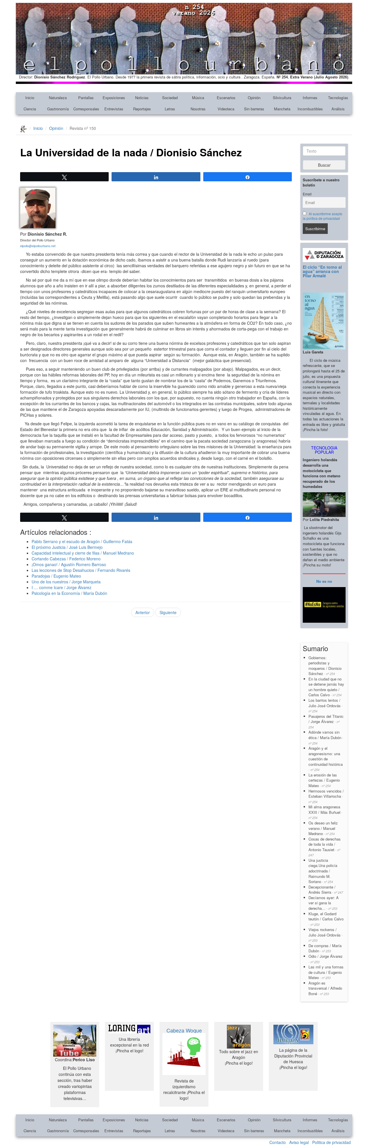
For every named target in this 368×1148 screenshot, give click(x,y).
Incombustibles (310, 108)
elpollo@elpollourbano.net (37, 246)
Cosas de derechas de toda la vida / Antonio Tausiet (324, 846)
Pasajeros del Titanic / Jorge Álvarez (326, 721)
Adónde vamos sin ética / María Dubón (325, 737)
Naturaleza (58, 97)
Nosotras (198, 108)
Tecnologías (338, 97)
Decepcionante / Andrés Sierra (325, 889)
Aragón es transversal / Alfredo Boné (325, 988)
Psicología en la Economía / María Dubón (69, 593)
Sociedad (170, 97)
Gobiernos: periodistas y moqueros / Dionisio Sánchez (325, 665)
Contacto (277, 1142)
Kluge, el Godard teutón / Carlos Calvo (326, 919)
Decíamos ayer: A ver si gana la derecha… (323, 903)
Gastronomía (58, 108)
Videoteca (226, 108)
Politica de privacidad (331, 1142)
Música (198, 97)
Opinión (254, 97)
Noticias (142, 97)
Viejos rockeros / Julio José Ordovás (325, 935)
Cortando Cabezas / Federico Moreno (66, 558)
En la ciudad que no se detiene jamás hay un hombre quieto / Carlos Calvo (326, 687)
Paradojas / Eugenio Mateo (56, 576)
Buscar (324, 165)
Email (307, 194)
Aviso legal (299, 1142)
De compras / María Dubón (325, 948)
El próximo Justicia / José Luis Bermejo (67, 547)
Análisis (338, 108)
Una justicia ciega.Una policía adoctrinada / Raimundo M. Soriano (322, 870)
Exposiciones (114, 97)
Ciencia (30, 108)
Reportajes (142, 108)
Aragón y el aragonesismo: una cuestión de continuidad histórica (325, 758)
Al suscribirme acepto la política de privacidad (322, 216)
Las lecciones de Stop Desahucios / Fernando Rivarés (81, 570)
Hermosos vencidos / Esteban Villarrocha (326, 796)
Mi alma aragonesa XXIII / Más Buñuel (325, 812)
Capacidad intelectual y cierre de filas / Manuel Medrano (83, 553)
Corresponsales (86, 108)
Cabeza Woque (184, 1030)
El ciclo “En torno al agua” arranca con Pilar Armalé (322, 271)
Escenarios (226, 97)
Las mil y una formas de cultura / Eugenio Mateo (326, 972)
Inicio (29, 97)
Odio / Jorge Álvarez (325, 958)
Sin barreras (254, 108)
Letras (170, 108)
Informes (310, 97)
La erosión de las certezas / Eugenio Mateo (324, 780)
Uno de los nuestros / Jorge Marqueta (66, 581)
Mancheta (282, 108)
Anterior (142, 612)
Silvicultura (282, 97)
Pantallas (86, 97)
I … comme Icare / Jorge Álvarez (61, 587)
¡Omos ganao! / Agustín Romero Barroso (69, 564)
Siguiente (168, 612)
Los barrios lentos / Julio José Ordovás (325, 705)
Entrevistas (113, 108)
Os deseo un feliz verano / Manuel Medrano (323, 828)
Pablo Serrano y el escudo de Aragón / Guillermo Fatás (82, 541)
